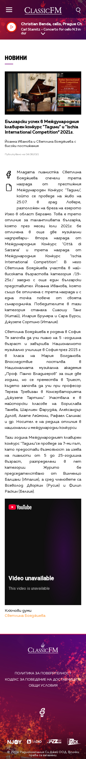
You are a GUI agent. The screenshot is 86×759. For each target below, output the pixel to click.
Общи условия (43, 685)
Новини (16, 57)
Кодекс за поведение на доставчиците (43, 679)
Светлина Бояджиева (25, 616)
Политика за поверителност (43, 673)
